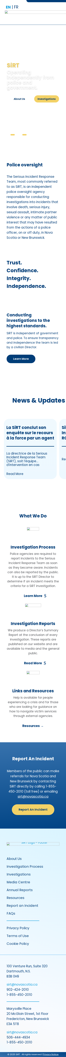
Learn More (21, 359)
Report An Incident (33, 809)
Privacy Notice (51, 1054)
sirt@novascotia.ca (33, 796)
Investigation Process (33, 547)
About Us (19, 99)
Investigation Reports (33, 623)
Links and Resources (33, 691)
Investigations (47, 99)
